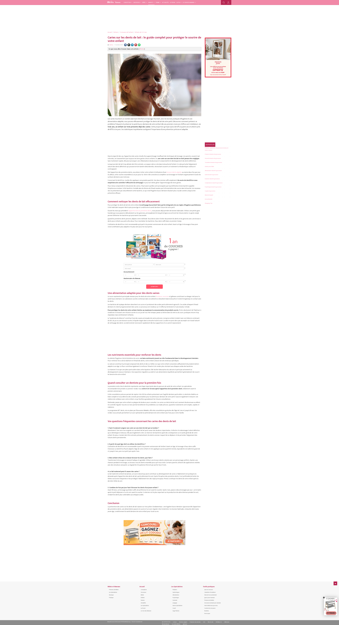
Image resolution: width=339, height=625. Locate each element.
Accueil (110, 32)
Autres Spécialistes (177, 606)
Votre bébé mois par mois (211, 606)
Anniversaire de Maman (132, 278)
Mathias (111, 45)
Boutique (111, 595)
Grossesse (136, 2)
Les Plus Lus (210, 144)
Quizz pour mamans (209, 598)
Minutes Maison (165, 624)
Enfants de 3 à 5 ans (141, 32)
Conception (127, 2)
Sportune (185, 624)
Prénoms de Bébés (114, 590)
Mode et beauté (209, 195)
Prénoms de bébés (209, 600)
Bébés (144, 2)
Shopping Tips (208, 203)
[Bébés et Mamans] (114, 2)
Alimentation (176, 595)
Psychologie (176, 598)
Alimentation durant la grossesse (213, 171)
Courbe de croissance (209, 608)
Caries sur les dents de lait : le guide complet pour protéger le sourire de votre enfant (154, 39)
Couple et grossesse (210, 191)
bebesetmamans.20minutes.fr (114, 622)
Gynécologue (176, 592)
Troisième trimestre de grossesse (213, 162)
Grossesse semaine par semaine (212, 603)
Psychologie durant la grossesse (213, 187)
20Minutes (226, 622)
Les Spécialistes (113, 592)
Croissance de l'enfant (126, 32)
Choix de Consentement (136, 622)
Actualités (165, 2)
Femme (158, 2)
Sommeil (175, 600)
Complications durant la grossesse (213, 183)
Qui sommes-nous (166, 622)
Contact (175, 622)
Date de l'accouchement (210, 595)
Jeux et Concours (208, 590)
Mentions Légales (183, 622)
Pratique (111, 598)
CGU (204, 622)
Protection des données (195, 622)
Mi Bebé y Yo (219, 622)
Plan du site (210, 622)
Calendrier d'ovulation (210, 592)
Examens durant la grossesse (212, 179)
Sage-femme (176, 611)
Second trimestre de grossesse (213, 158)
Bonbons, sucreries (162, 296)
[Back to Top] (335, 583)
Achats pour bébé (209, 166)
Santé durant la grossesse (211, 175)
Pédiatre (175, 590)
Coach (174, 608)
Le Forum (172, 2)
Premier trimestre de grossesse (213, 154)
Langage (175, 603)
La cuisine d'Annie (176, 624)
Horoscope (207, 613)
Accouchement (129, 272)
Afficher (141, 49)
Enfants (150, 2)
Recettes (206, 611)
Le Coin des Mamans (189, 2)
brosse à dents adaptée (174, 172)
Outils (178, 2)
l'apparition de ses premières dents (139, 210)
